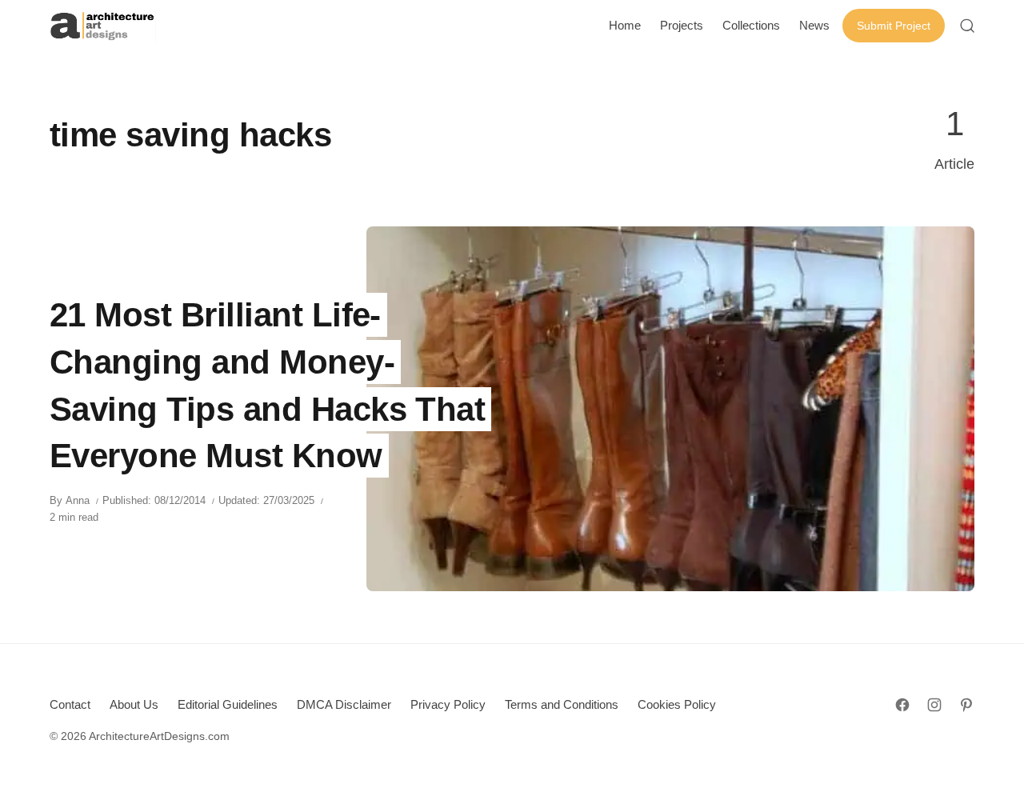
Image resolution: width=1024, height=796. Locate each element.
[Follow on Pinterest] (966, 704)
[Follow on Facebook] (902, 704)
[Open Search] (967, 26)
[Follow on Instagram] (934, 704)
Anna (78, 500)
